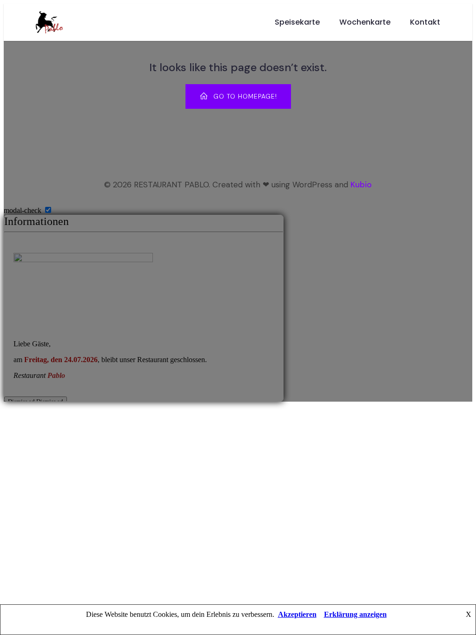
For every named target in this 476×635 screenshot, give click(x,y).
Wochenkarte (364, 22)
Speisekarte (297, 22)
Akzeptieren (297, 614)
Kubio (361, 184)
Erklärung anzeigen (355, 614)
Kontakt (425, 22)
